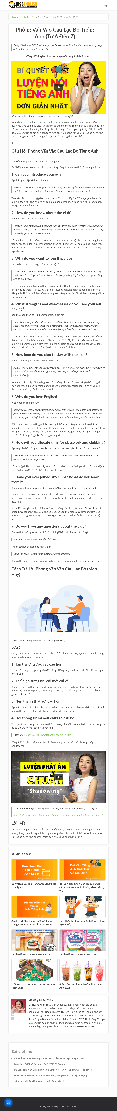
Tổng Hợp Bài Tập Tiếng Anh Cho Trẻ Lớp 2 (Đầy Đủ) (39, 1081)
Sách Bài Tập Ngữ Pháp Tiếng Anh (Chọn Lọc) (48, 734)
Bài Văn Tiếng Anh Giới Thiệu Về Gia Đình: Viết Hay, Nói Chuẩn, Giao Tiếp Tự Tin (53, 1069)
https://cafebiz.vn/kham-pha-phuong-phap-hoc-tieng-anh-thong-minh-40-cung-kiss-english (58, 815)
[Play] (58, 87)
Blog (105, 6)
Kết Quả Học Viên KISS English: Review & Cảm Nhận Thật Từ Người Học (49, 1058)
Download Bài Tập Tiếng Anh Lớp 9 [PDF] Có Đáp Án (39, 1064)
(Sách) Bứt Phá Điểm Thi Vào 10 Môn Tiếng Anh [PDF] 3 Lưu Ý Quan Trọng (50, 1075)
